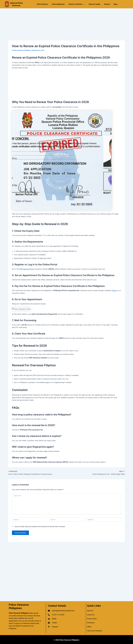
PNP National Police (26, 269)
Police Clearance (42, 4)
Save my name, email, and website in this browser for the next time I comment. (40, 526)
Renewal (107, 4)
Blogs (115, 4)
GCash (114, 290)
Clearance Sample (94, 4)
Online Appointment (58, 4)
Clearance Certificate (75, 4)
